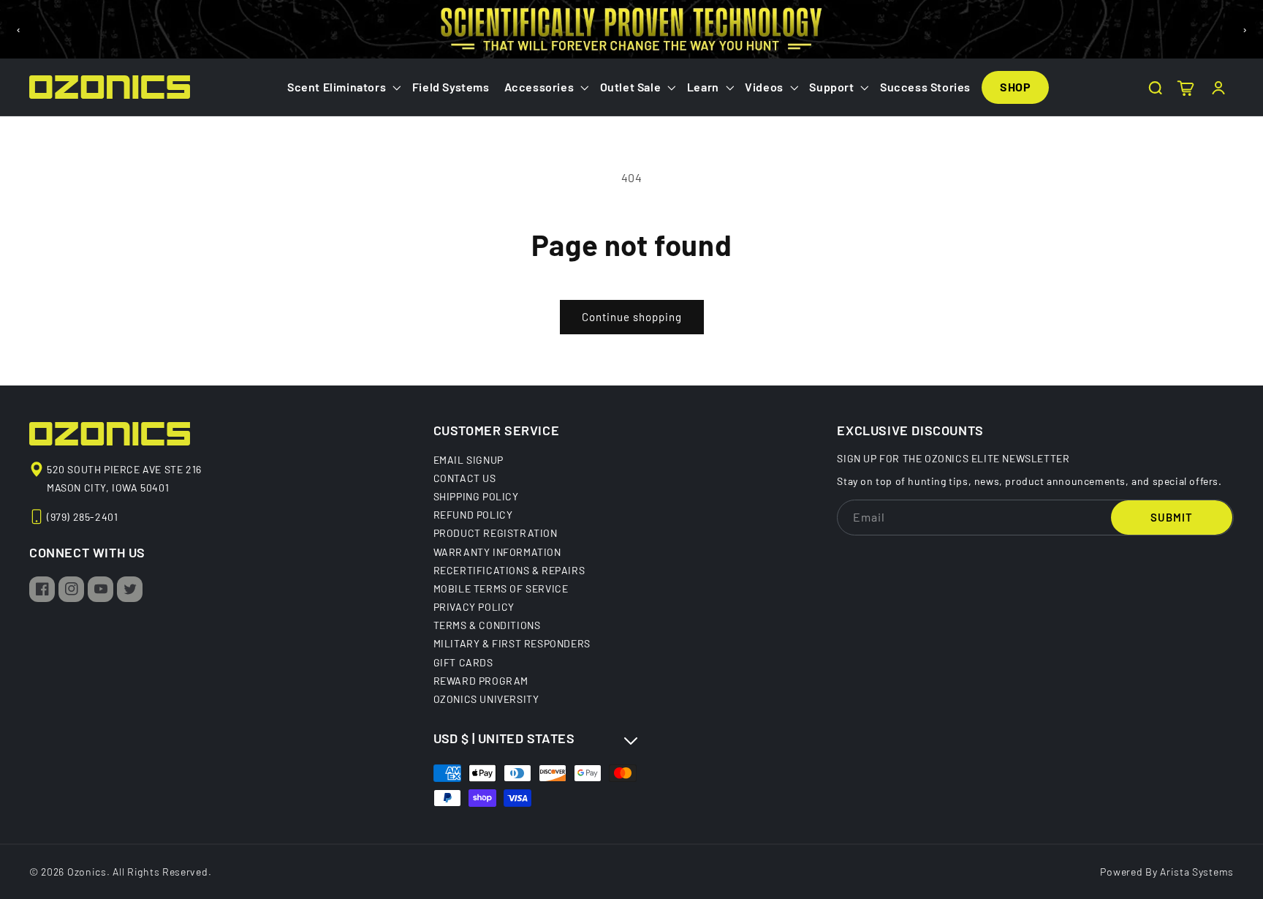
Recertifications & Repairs (509, 570)
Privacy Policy (474, 606)
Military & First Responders (512, 643)
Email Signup (468, 460)
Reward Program (480, 680)
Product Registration (495, 532)
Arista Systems (1197, 871)
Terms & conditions (487, 625)
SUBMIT (1171, 517)
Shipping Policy (476, 496)
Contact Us (464, 478)
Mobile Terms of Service (501, 588)
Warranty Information (497, 551)
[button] (342, 87)
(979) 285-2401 (82, 517)
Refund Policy (473, 514)
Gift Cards (463, 662)
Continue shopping (632, 316)
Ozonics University (486, 698)
